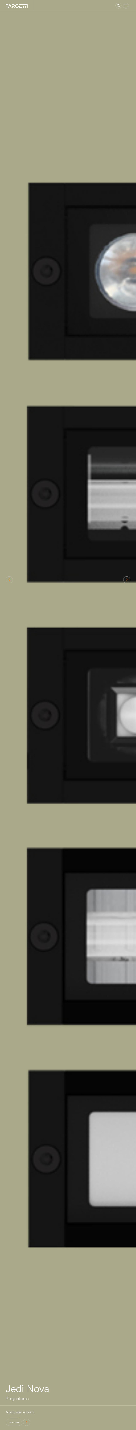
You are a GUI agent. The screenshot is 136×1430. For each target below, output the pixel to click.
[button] (9, 579)
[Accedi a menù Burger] (126, 6)
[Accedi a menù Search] (118, 5)
